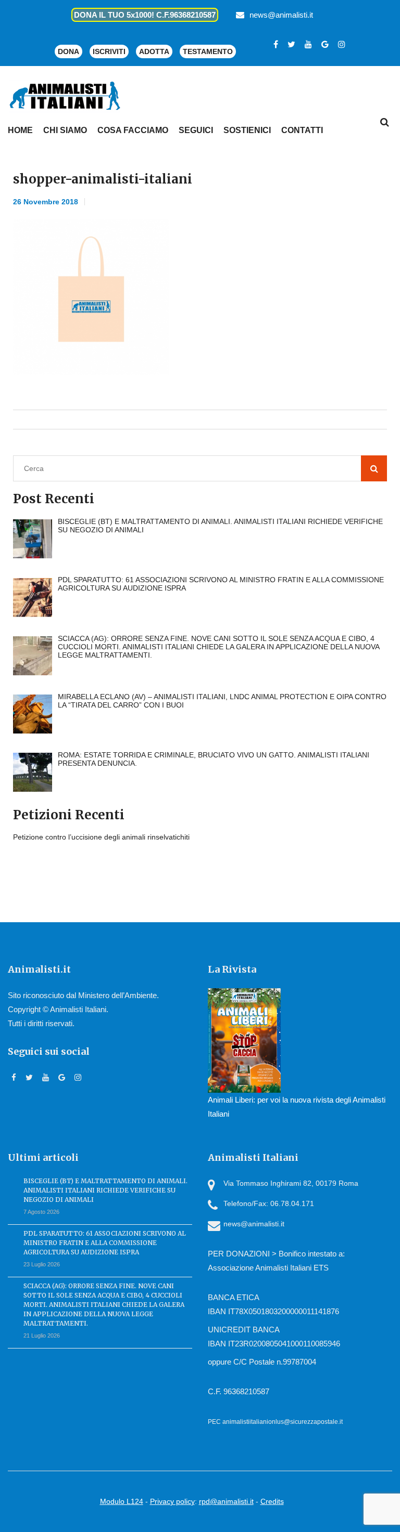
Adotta (154, 51)
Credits (272, 1501)
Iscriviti (109, 51)
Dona (68, 51)
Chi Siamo (65, 130)
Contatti (302, 130)
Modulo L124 (121, 1501)
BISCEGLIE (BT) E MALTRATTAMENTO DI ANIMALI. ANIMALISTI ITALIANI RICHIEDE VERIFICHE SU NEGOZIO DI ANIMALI (105, 1190)
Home (20, 130)
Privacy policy (172, 1501)
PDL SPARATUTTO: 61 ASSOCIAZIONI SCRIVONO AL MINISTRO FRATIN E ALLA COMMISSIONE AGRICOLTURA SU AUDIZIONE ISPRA (104, 1242)
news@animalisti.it (281, 14)
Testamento (208, 51)
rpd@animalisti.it (226, 1501)
